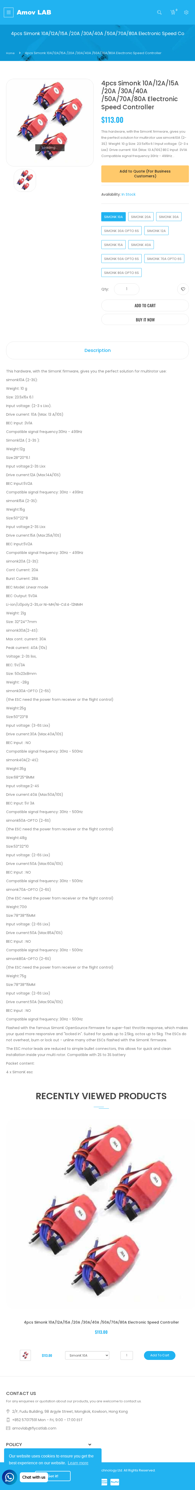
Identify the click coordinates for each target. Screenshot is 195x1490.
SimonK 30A (169, 216)
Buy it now (145, 320)
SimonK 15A (113, 244)
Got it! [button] (52, 1476)
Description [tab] (98, 350)
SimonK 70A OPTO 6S (164, 258)
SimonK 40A (141, 244)
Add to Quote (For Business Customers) (145, 174)
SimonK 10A (113, 216)
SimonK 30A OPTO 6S (121, 230)
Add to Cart (145, 305)
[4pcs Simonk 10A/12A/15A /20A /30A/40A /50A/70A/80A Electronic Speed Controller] (25, 1355)
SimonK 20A (141, 216)
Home (10, 53)
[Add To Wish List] (183, 289)
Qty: (105, 289)
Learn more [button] (78, 1463)
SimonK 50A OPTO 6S (121, 258)
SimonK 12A (156, 230)
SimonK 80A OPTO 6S (121, 272)
